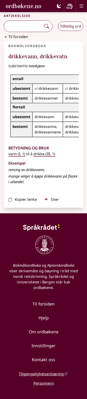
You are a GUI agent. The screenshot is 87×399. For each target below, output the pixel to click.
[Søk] (46, 26)
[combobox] (23, 26)
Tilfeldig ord (70, 26)
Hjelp (44, 318)
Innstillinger (43, 345)
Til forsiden (18, 36)
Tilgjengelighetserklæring (41, 373)
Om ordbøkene (43, 331)
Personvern (43, 383)
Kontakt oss (43, 359)
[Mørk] (59, 6)
